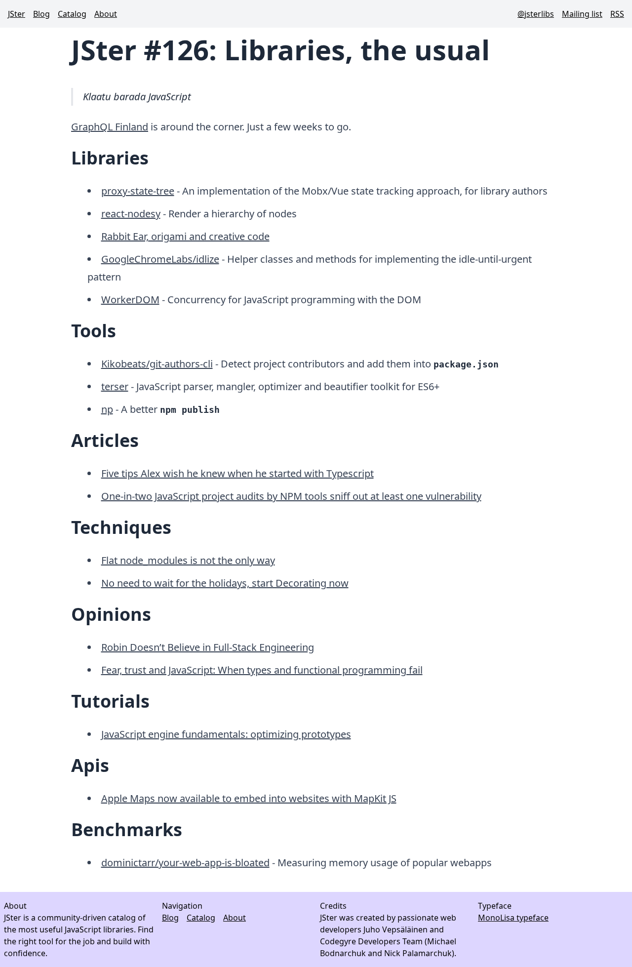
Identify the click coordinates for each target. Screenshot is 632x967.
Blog (41, 13)
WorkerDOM (130, 299)
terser (114, 386)
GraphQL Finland (109, 126)
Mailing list (582, 13)
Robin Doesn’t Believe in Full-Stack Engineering (207, 647)
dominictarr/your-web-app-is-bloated (185, 862)
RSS (617, 13)
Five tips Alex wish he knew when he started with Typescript (237, 473)
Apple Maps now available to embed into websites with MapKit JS (248, 798)
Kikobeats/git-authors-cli (157, 363)
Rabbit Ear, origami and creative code (185, 236)
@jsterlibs (535, 13)
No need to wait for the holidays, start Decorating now (225, 583)
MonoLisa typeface (513, 917)
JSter (16, 13)
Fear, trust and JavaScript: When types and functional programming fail (262, 670)
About (105, 13)
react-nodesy (130, 213)
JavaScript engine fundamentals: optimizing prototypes (226, 734)
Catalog (72, 13)
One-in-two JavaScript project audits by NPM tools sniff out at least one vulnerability (291, 496)
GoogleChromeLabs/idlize (160, 259)
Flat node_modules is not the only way (188, 560)
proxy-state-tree (137, 191)
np (107, 409)
